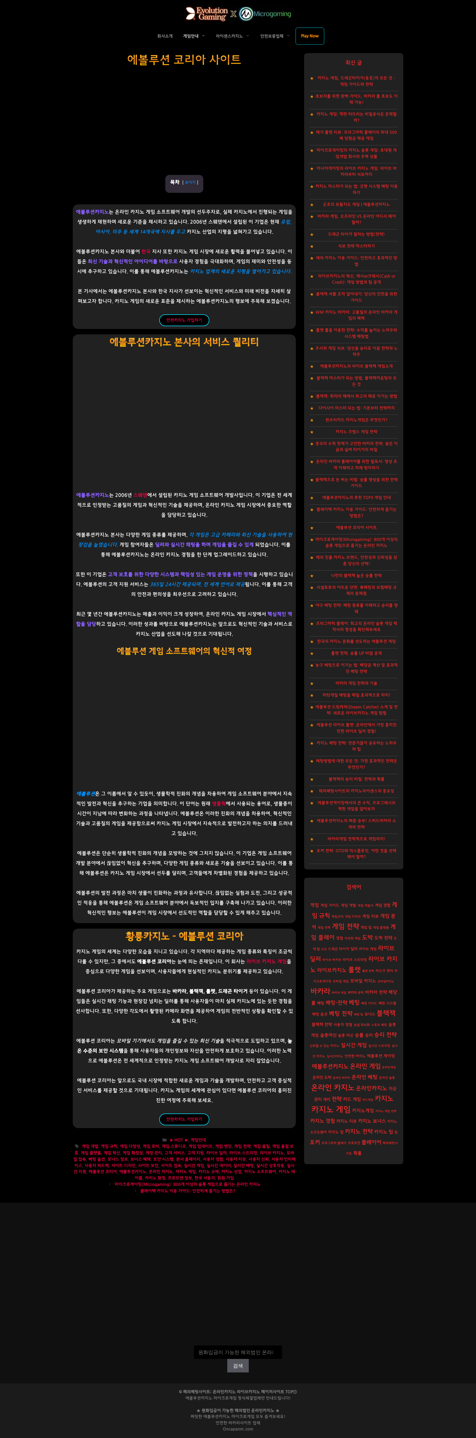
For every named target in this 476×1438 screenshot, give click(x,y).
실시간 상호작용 (270, 1166)
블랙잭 (386, 1013)
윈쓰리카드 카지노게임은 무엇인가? (356, 420)
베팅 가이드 (369, 1003)
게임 (314, 905)
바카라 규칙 (356, 992)
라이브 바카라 (331, 959)
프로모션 (354, 1143)
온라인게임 (389, 1067)
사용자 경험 (213, 1159)
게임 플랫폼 (91, 1153)
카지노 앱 (336, 1132)
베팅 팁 (358, 1014)
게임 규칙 (109, 1147)
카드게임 (367, 1099)
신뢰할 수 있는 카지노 (324, 1045)
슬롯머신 (328, 1035)
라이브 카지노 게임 (267, 961)
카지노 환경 (155, 1178)
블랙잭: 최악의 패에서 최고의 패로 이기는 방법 (356, 396)
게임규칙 (337, 916)
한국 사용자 (204, 1178)
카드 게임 (352, 1099)
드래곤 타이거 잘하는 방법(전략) (356, 234)
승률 (359, 1035)
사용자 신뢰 (258, 1159)
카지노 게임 (185, 1172)
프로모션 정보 (180, 1178)
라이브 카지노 (272, 1153)
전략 (337, 1099)
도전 (324, 949)
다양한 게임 (353, 938)
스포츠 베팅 (379, 1024)
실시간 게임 (194, 1166)
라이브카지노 (332, 970)
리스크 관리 (384, 971)
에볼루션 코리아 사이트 (356, 528)
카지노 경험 (322, 1121)
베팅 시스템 (387, 1003)
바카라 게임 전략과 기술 (356, 683)
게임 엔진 (223, 1147)
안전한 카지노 (355, 1056)
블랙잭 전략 (322, 1025)
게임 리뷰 (370, 916)
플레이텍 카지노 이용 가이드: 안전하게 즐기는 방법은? (187, 1191)
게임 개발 (90, 1147)
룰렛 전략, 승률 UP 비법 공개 (356, 653)
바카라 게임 (339, 992)
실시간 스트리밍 (379, 1045)
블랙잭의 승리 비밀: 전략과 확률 (357, 779)
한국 (146, 251)
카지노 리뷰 (346, 1121)
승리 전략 (385, 1035)
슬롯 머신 (345, 1035)
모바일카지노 (386, 981)
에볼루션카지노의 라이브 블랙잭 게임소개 (356, 366)
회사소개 (165, 36)
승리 (369, 1035)
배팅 (320, 1003)
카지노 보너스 (372, 1121)
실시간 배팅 (243, 1166)
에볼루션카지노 (132, 1172)
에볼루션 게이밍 (381, 1056)
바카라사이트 (239, 1423)
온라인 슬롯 (387, 1077)
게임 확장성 (133, 1153)
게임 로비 (151, 1147)
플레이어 (371, 1142)
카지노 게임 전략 (385, 1111)
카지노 (384, 1098)
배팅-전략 (336, 1002)
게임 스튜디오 (174, 1147)
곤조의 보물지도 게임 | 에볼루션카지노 (356, 204)
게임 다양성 (130, 1147)
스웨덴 (140, 495)
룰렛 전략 (368, 970)
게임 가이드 (329, 905)
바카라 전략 (376, 992)
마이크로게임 (243, 1417)
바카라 (320, 991)
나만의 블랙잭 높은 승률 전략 (356, 576)
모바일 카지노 (363, 981)
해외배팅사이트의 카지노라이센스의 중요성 (356, 791)
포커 (315, 1142)
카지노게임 (363, 1110)
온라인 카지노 (161, 1172)
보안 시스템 (163, 1159)
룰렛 (354, 969)
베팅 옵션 (96, 1159)
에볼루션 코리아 (103, 1172)
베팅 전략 (341, 1014)
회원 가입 (225, 1178)
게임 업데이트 (200, 1147)
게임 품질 (261, 1147)
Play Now (310, 36)
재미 (326, 1100)
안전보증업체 (271, 36)
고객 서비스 (174, 1153)
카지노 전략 (359, 1131)
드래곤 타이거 (338, 949)
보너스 (369, 1014)
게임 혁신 (112, 1153)
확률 (357, 1153)
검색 (238, 1341)
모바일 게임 (341, 981)
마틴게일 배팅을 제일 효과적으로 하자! (356, 695)
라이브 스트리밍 (243, 1153)
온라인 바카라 (341, 1077)
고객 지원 (195, 1153)
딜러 (354, 949)
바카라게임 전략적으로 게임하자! (356, 839)
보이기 (190, 182)
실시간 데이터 (219, 1166)
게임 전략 (242, 1147)
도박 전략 (383, 938)
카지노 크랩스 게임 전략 (356, 432)
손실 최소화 (362, 1024)
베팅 (354, 1002)
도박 (367, 937)
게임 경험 (382, 905)
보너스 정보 (117, 1159)
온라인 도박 (321, 1077)
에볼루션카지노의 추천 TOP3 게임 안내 (356, 498)
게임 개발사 (366, 905)
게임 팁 (366, 927)
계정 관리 (153, 1153)
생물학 (219, 803)
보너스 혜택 (140, 1159)
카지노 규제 (208, 1172)
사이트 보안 (148, 1166)
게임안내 (191, 36)
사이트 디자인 (123, 1166)
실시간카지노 (335, 1056)
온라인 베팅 (364, 1077)
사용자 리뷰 (236, 1159)
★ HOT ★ (178, 1140)
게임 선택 (324, 927)
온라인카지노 (371, 1088)
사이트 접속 (171, 1166)
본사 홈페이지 (188, 1159)
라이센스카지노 (229, 36)
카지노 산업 (231, 1172)
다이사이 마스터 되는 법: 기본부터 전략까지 (356, 408)
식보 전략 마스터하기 (356, 246)
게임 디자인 (353, 916)
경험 (339, 938)
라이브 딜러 (216, 1153)
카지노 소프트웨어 (260, 1172)
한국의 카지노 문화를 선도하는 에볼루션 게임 (356, 641)
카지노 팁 (383, 1131)
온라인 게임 (365, 1066)
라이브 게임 (368, 949)
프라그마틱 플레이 (334, 1143)
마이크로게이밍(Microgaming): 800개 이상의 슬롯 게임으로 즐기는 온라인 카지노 (188, 1185)
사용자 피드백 (97, 1166)
